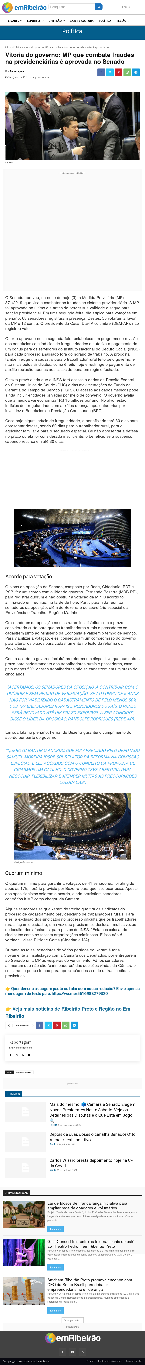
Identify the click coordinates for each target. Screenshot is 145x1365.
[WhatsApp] (127, 72)
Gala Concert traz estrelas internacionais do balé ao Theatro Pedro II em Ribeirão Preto (90, 1243)
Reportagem (17, 71)
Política (72, 31)
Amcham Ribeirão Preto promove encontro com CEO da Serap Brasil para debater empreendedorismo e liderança (89, 1284)
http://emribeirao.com (20, 1047)
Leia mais (55, 1229)
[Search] (99, 6)
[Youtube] (29, 1054)
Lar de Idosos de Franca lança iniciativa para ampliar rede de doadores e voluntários (87, 1205)
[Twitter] (110, 72)
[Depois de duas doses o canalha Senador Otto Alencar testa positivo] (25, 1142)
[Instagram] (16, 1054)
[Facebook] (101, 72)
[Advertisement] (72, 232)
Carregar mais (71, 1320)
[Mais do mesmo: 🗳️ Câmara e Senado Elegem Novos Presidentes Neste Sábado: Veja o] (25, 1112)
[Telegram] (136, 72)
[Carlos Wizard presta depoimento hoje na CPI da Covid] (25, 1168)
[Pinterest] (118, 72)
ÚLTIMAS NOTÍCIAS (16, 1192)
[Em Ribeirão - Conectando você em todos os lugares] (24, 6)
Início (8, 47)
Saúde (53, 1144)
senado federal (24, 1072)
